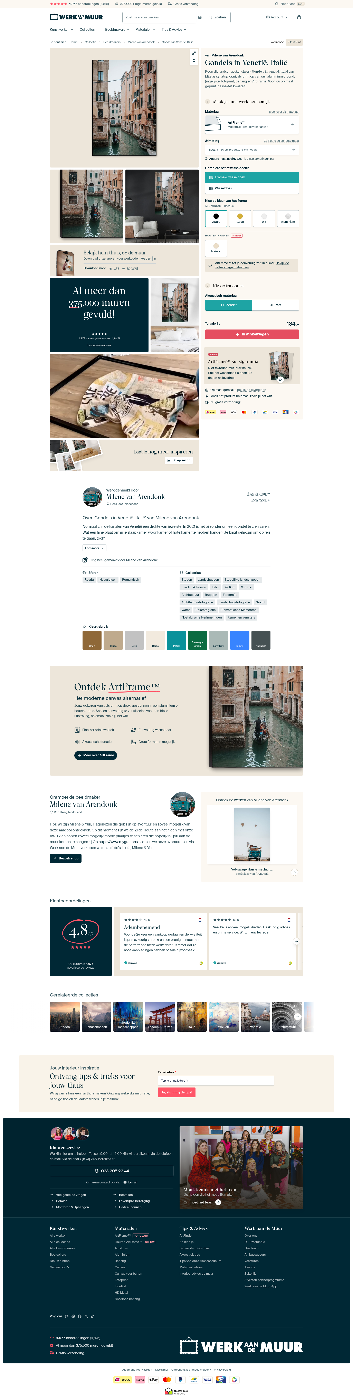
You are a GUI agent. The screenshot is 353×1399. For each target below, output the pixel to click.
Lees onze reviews (99, 345)
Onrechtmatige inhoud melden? (191, 1369)
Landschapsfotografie (234, 603)
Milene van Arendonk (227, 55)
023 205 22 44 (115, 1171)
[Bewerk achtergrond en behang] (194, 60)
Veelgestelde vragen (71, 1195)
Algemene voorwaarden (137, 1369)
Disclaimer (161, 1369)
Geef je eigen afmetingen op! (241, 159)
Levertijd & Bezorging (134, 1201)
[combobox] (159, 17)
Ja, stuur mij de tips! (176, 1092)
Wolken (230, 587)
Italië (215, 587)
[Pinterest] (73, 1316)
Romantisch (130, 580)
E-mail (132, 1182)
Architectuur (190, 595)
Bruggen (211, 595)
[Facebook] (79, 1316)
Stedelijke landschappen (242, 580)
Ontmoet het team (198, 1202)
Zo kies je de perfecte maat (281, 141)
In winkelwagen (255, 334)
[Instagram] (67, 1316)
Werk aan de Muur (264, 1228)
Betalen (61, 1201)
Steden (187, 580)
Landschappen (208, 580)
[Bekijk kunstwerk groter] (194, 53)
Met (278, 305)
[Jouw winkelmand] (299, 17)
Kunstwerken (59, 29)
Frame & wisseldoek (230, 177)
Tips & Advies (172, 29)
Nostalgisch (107, 580)
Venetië (246, 587)
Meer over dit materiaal (284, 112)
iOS (116, 268)
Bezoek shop (257, 494)
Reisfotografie (205, 610)
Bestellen (126, 1195)
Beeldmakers (115, 29)
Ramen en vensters (241, 618)
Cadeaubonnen (130, 1207)
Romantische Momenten (239, 610)
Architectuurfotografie (197, 603)
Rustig (89, 580)
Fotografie (230, 595)
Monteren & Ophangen (72, 1207)
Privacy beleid (222, 1369)
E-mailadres (167, 1072)
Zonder (231, 305)
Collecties (87, 29)
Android (132, 268)
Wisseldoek (223, 188)
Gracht (260, 603)
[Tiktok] (92, 1316)
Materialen (143, 29)
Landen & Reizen (194, 587)
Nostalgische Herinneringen (202, 618)
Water (186, 610)
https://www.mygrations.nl (120, 842)
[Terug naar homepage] (76, 16)
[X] (86, 1316)
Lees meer (259, 500)
